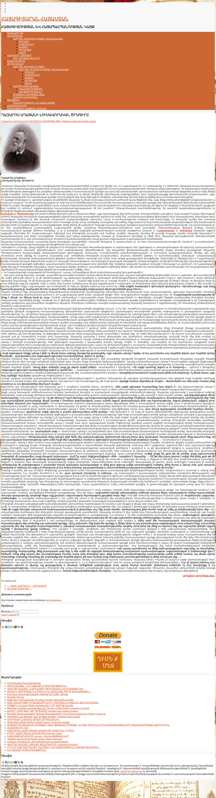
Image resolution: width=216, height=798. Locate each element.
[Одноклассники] (12, 627)
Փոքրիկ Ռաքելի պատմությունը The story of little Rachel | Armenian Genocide (48, 708)
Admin (4, 121)
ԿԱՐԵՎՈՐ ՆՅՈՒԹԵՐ (19, 55)
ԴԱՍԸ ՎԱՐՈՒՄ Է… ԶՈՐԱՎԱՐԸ (27, 586)
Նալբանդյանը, (166, 230)
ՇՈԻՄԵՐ (24, 41)
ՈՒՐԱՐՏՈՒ (25, 50)
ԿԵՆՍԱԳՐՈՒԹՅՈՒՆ (31, 89)
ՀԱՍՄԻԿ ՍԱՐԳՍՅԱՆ (25, 97)
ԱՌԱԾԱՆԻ (13, 100)
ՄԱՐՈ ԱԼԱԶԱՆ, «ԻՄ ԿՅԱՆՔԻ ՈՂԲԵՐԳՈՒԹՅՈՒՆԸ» (37, 686)
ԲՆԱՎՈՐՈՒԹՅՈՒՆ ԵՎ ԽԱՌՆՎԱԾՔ (34, 103)
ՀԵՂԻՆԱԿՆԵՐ (15, 64)
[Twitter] (9, 627)
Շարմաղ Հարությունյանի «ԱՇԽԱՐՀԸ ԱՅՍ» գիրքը (37, 694)
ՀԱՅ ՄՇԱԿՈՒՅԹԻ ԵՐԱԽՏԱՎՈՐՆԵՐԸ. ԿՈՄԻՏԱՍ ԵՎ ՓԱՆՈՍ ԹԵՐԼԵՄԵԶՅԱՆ (53, 702)
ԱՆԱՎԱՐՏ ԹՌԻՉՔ (19, 589)
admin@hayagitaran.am (131, 771)
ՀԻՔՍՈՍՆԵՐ (26, 44)
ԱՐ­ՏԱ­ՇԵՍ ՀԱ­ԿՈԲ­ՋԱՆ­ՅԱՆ (199, 576)
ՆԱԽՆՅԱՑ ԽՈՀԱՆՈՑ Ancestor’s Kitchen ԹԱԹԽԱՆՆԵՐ (38, 736)
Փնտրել (5, 611)
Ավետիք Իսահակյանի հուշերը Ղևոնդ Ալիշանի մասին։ (40, 700)
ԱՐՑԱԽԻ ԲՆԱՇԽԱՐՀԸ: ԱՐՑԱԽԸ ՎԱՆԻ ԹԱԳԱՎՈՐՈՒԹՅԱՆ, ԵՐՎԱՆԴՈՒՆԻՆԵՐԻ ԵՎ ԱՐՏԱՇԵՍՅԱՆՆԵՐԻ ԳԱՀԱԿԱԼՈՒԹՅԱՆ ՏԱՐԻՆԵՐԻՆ (88, 725)
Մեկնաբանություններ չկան (79, 121)
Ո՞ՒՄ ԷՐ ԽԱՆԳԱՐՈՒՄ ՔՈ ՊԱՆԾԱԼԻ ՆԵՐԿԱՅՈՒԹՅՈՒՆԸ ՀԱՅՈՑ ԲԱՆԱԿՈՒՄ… (54, 747)
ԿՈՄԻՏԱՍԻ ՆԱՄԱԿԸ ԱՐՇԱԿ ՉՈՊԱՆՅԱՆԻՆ (33, 719)
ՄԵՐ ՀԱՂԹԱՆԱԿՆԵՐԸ (26, 58)
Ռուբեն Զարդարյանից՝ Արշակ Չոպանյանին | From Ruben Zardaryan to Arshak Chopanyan (56, 714)
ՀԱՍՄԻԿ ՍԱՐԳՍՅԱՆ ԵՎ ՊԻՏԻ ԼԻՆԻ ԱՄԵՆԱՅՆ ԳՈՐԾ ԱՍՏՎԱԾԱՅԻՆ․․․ (49, 691)
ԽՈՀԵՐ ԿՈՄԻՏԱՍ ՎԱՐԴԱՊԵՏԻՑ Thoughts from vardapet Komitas (42, 711)
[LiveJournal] (18, 627)
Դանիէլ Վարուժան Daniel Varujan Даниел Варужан (34, 739)
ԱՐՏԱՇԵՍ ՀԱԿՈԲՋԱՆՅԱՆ (29, 94)
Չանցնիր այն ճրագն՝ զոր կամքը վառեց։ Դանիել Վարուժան (43, 716)
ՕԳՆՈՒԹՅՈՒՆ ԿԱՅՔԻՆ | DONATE (27, 108)
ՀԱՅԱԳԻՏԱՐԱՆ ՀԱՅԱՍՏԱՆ (34, 18)
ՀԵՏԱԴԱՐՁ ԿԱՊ (17, 106)
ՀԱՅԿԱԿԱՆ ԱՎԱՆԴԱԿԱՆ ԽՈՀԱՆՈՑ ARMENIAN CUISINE (40, 730)
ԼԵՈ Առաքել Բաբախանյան (24, 683)
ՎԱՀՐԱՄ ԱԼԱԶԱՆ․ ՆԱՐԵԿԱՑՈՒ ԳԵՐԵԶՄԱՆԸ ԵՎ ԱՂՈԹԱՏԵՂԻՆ (45, 688)
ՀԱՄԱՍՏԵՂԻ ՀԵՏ (17, 728)
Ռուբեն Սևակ (15, 697)
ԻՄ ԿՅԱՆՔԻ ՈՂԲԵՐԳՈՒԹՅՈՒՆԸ (26, 750)
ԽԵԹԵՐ (23, 47)
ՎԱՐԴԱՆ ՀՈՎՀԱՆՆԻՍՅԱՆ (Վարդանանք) (38, 39)
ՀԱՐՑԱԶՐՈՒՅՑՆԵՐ (30, 92)
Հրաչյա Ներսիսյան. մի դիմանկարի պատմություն (37, 741)
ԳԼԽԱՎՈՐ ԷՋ (15, 33)
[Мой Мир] (15, 627)
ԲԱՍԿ (22, 53)
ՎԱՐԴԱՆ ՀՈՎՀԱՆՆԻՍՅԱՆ (29, 66)
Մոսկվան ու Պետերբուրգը (17, 214)
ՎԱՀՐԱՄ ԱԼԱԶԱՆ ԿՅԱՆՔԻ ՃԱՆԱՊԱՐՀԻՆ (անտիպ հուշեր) (42, 744)
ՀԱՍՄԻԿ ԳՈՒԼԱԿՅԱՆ (26, 86)
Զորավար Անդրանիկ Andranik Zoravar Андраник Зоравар (38, 722)
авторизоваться (53, 600)
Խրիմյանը (186, 230)
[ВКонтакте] (6, 627)
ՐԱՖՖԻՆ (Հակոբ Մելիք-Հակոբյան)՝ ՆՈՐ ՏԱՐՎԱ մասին (40, 705)
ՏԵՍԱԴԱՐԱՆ (15, 36)
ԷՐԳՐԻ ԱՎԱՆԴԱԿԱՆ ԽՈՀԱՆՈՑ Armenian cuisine (34, 733)
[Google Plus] (21, 627)
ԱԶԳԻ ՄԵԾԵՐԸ (16, 61)
